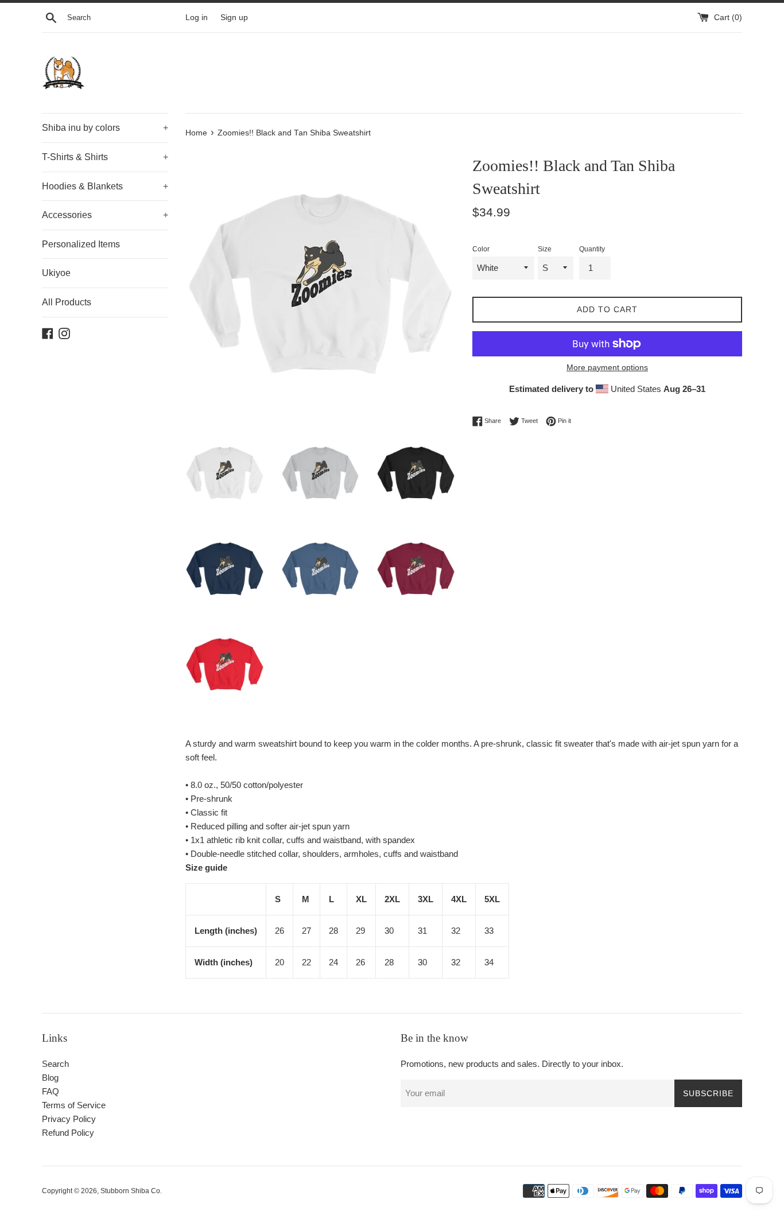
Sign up (234, 17)
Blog (50, 1077)
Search (55, 1064)
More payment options (607, 367)
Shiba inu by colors (105, 128)
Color (481, 249)
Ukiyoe (56, 273)
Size (545, 249)
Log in (196, 17)
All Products (66, 302)
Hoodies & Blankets (105, 186)
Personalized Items (81, 244)
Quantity (592, 249)
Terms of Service (74, 1105)
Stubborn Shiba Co (130, 1191)
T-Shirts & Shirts (105, 157)
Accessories (105, 215)
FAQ (50, 1091)
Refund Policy (68, 1133)
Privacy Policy (69, 1119)
